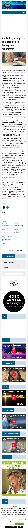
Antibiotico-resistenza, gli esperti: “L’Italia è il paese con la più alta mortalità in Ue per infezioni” (19, 226)
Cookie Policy (16, 521)
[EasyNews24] (14, 5)
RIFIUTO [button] (20, 526)
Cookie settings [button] (9, 524)
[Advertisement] (14, 25)
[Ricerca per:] (14, 273)
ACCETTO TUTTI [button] (19, 524)
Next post (19, 250)
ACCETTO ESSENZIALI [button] (11, 526)
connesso (12, 266)
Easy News (9, 68)
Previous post (10, 250)
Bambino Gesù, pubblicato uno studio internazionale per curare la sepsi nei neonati (7, 226)
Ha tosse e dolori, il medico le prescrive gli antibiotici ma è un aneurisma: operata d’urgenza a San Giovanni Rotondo (7, 238)
